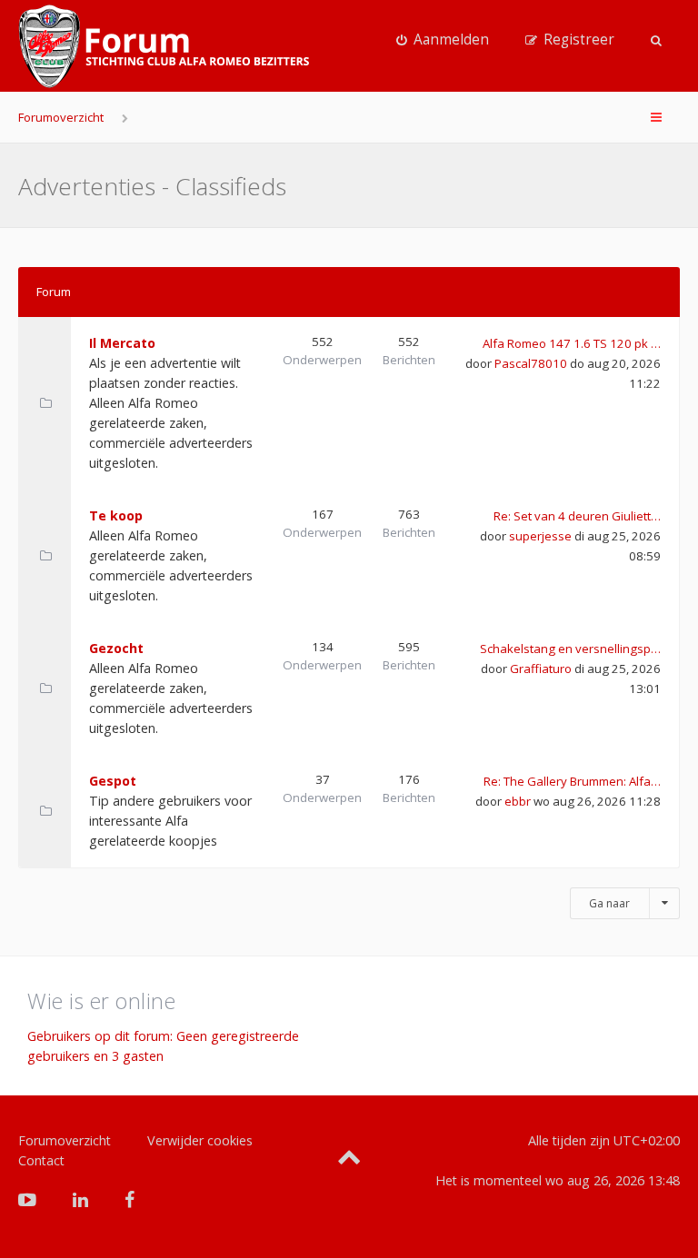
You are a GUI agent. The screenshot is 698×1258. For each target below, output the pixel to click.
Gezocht (116, 648)
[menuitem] (442, 40)
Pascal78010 (530, 363)
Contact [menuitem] (41, 1160)
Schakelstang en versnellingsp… (570, 648)
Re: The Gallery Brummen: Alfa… (572, 781)
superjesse (540, 536)
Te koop (116, 515)
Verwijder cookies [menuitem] (200, 1140)
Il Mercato (122, 343)
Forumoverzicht (61, 117)
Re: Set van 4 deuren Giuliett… (577, 516)
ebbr (517, 801)
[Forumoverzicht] (163, 46)
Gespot (112, 780)
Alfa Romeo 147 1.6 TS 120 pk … (572, 343)
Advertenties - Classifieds (152, 186)
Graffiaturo (541, 668)
